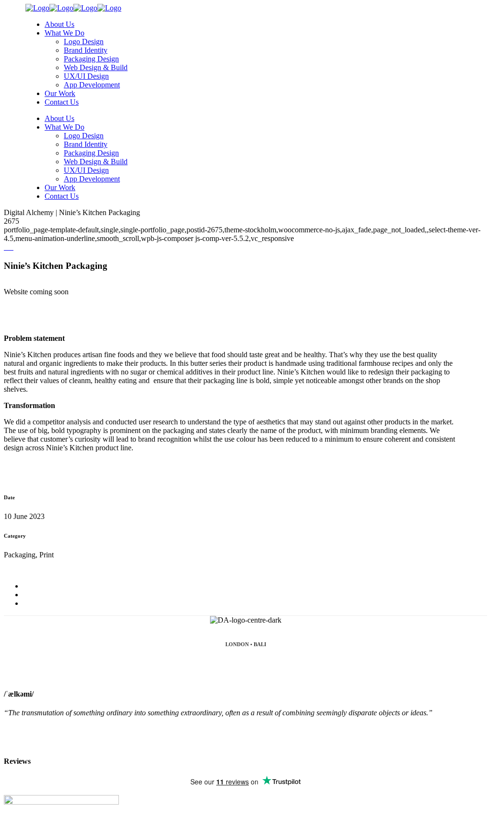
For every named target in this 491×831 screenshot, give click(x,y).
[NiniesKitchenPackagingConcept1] (11, 247)
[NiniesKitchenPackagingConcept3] (12, 247)
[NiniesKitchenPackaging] (5, 247)
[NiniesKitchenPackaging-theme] (9, 247)
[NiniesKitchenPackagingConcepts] (7, 247)
